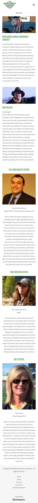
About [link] (19, 479)
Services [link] (19, 482)
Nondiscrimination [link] (19, 488)
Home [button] (19, 477)
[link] (9, 5)
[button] (34, 5)
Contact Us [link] (19, 485)
